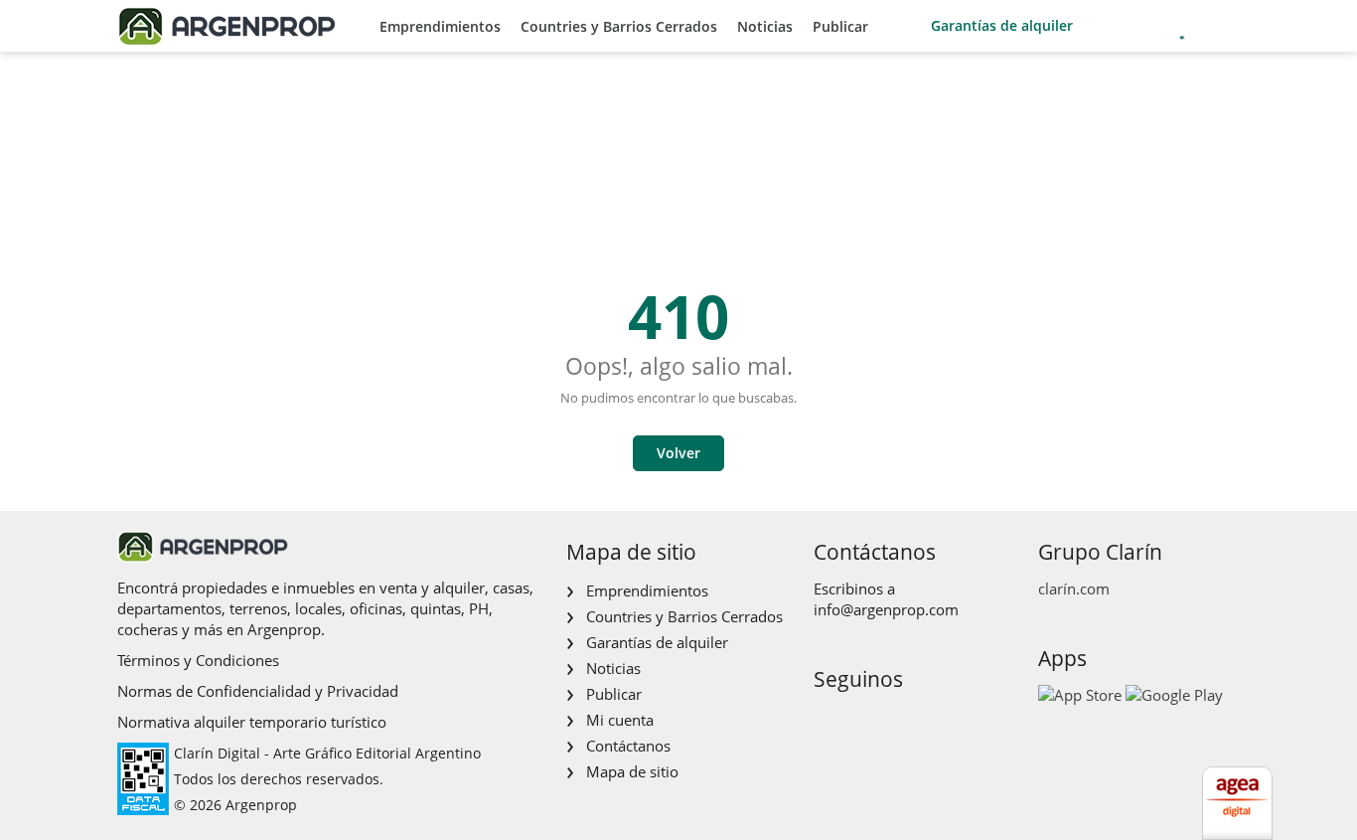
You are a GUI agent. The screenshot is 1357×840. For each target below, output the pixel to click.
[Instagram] (858, 721)
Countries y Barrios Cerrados (619, 26)
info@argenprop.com (886, 609)
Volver (678, 452)
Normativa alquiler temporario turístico (251, 722)
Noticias (765, 26)
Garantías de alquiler (1002, 25)
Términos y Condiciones (198, 660)
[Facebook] (827, 721)
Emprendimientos (440, 26)
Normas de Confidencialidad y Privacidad (257, 691)
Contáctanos (628, 746)
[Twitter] (922, 721)
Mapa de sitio (632, 771)
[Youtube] (890, 721)
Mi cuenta (620, 720)
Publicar (840, 26)
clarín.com (1074, 588)
